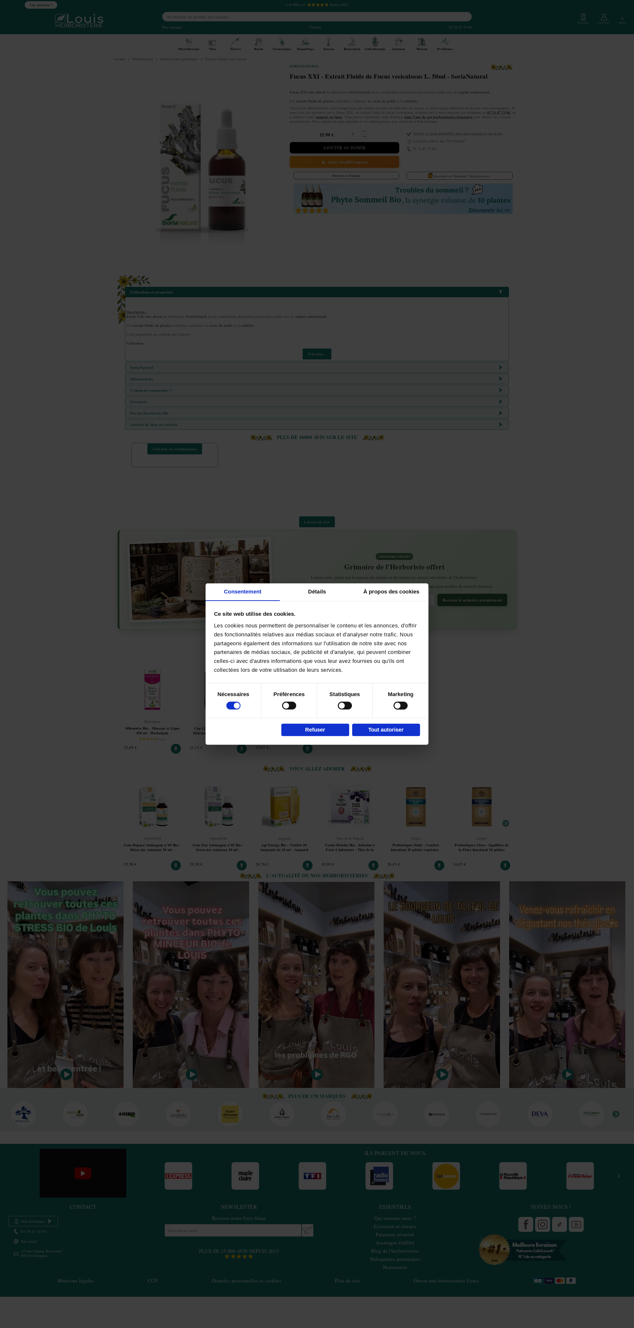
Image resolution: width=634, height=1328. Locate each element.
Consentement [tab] (242, 592)
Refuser (315, 730)
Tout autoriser (386, 730)
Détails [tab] (317, 592)
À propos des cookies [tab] (391, 592)
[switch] (289, 705)
